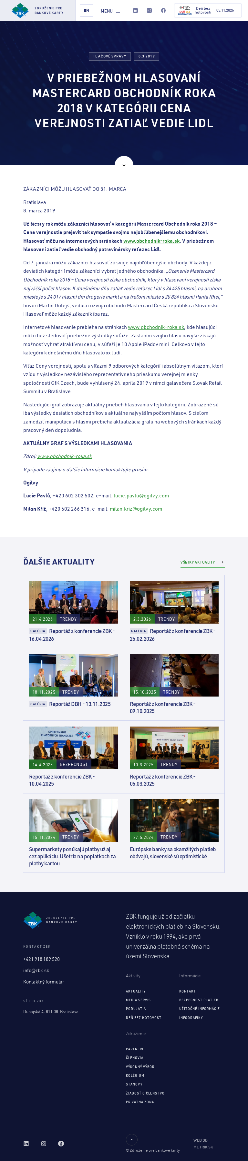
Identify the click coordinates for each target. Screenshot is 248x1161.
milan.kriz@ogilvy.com (136, 508)
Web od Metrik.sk (203, 1144)
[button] (111, 10)
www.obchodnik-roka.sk (156, 327)
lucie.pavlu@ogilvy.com (141, 495)
